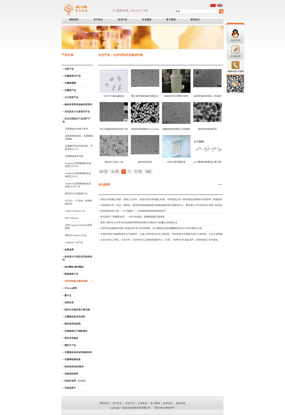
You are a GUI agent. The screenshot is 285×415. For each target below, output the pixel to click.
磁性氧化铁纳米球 (207, 129)
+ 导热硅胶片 (69, 388)
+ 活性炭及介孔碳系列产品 (76, 111)
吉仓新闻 (146, 19)
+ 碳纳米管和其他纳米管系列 (77, 104)
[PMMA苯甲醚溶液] (176, 157)
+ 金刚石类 (68, 302)
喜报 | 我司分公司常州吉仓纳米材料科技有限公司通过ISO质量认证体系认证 (138, 222)
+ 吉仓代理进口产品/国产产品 (77, 120)
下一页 (138, 171)
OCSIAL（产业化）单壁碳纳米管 (78, 202)
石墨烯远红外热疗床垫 (76, 129)
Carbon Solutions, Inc (75, 211)
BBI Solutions (71, 218)
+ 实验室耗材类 (70, 373)
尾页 (148, 171)
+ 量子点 (67, 295)
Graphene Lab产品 (74, 242)
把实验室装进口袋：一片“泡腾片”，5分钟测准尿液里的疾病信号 (133, 211)
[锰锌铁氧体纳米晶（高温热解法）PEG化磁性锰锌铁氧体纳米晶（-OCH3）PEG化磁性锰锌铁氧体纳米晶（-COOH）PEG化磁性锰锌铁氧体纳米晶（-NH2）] (207, 86)
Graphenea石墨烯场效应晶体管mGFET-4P (78, 185)
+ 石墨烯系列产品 (72, 76)
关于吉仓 (98, 19)
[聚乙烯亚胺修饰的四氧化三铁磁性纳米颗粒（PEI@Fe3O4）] (145, 86)
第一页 (103, 171)
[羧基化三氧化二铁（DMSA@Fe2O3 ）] (114, 155)
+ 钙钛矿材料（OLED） (75, 381)
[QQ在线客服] (235, 43)
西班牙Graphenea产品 (75, 235)
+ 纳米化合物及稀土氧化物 (76, 309)
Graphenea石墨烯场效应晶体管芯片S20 (78, 165)
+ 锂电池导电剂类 (72, 324)
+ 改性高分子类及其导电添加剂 (77, 258)
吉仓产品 (122, 19)
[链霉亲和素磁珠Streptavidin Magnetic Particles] (145, 123)
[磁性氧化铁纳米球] (207, 121)
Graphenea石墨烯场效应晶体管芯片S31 (78, 175)
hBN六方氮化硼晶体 (114, 96)
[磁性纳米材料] (145, 153)
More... (220, 184)
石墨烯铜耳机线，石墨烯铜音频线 (79, 137)
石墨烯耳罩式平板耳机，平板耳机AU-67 (79, 147)
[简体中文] (213, 6)
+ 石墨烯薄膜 (69, 83)
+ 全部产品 (68, 69)
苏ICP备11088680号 (164, 408)
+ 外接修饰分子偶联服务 (75, 331)
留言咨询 (180, 403)
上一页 (114, 171)
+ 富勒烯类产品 (70, 274)
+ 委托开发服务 (70, 338)
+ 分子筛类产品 (70, 97)
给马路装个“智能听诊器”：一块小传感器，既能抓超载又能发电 (132, 216)
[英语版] (219, 6)
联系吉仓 (195, 19)
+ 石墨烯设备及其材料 (74, 316)
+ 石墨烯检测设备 (72, 359)
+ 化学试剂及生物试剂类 (75, 281)
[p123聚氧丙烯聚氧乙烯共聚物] (207, 157)
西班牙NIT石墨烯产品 (76, 193)
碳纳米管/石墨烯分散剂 (176, 96)
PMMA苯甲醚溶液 (176, 162)
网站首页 (74, 19)
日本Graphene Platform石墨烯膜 (78, 226)
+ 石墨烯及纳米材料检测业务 (77, 352)
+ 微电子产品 (69, 345)
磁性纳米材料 (145, 162)
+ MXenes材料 (70, 288)
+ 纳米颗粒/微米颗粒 (73, 267)
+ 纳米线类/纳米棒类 (73, 366)
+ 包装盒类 (68, 249)
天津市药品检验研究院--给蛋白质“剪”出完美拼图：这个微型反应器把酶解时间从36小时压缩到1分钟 (151, 228)
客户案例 (170, 19)
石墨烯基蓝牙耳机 (74, 156)
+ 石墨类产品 (69, 90)
